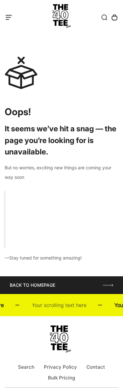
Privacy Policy (60, 367)
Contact (95, 367)
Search (26, 367)
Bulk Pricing (61, 378)
